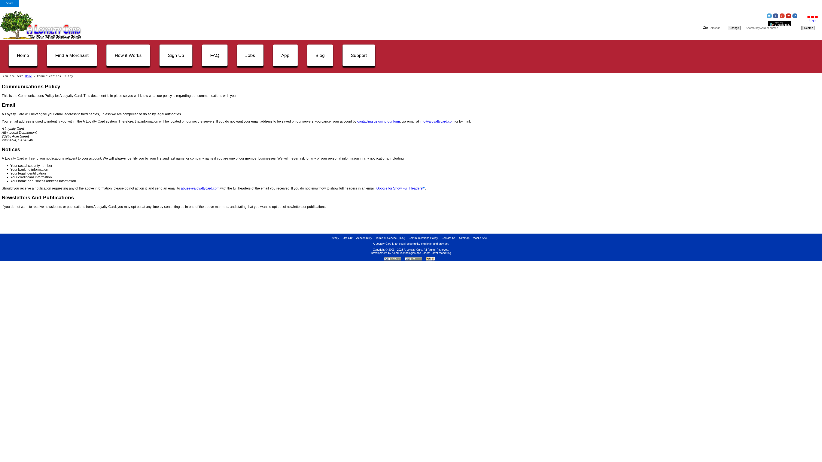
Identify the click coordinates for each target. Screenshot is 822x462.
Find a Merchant (72, 55)
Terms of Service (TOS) (390, 238)
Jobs (250, 55)
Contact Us (449, 238)
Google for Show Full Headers (399, 188)
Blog (320, 55)
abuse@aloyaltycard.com (200, 188)
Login (812, 20)
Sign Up (176, 55)
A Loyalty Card (413, 249)
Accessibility (364, 238)
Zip (705, 27)
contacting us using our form (378, 121)
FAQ (214, 55)
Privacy (334, 238)
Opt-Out (348, 238)
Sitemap (464, 238)
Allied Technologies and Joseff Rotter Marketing (421, 253)
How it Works (128, 55)
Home (23, 55)
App (285, 55)
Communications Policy (423, 238)
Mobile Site (480, 238)
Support (359, 55)
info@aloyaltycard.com (437, 121)
